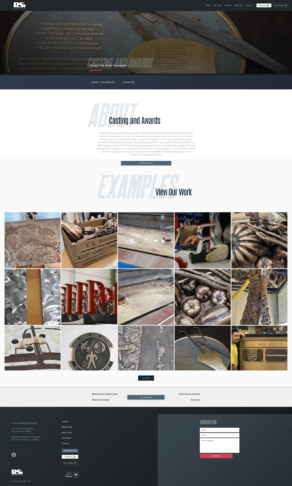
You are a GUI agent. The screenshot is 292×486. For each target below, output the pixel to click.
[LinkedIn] (14, 455)
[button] (249, 5)
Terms (65, 443)
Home (65, 421)
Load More (146, 378)
